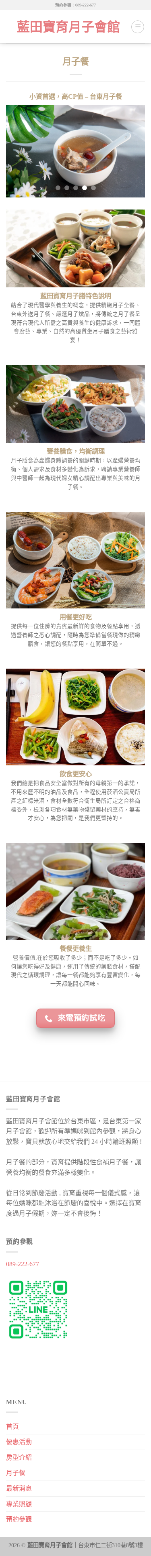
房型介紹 (19, 1457)
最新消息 (19, 1488)
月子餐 (15, 1472)
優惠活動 (19, 1441)
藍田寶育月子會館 (68, 26)
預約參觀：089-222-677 (75, 5)
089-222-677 (22, 1264)
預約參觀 (19, 1519)
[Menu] (137, 26)
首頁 (12, 1426)
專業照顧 (19, 1504)
